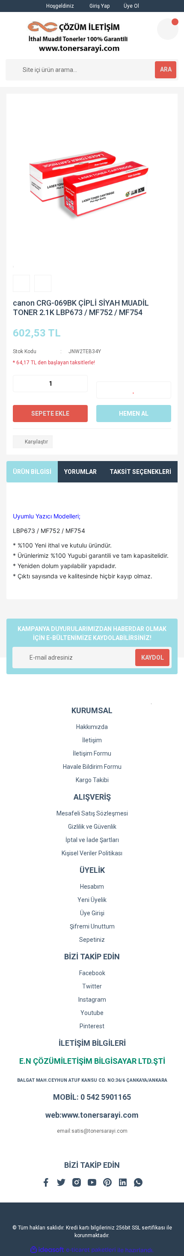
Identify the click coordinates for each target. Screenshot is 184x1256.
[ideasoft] (47, 1250)
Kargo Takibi (92, 780)
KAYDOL (152, 657)
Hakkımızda (92, 726)
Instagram (92, 999)
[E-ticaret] (91, 1250)
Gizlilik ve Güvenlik (92, 826)
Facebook (92, 973)
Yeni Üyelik (92, 899)
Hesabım (92, 886)
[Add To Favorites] (133, 390)
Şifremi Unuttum (92, 926)
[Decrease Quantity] (19, 383)
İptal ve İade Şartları (92, 839)
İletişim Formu (92, 753)
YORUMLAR (80, 471)
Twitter (92, 986)
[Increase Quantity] (80, 383)
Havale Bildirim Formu (92, 766)
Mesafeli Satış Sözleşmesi (92, 813)
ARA (166, 69)
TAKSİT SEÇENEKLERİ (140, 471)
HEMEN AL (133, 413)
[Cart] (167, 29)
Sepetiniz (92, 939)
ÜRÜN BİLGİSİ (32, 471)
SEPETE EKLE (50, 413)
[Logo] (78, 35)
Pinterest (92, 1026)
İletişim (92, 740)
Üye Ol (130, 6)
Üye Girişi (92, 913)
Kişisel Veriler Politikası (92, 853)
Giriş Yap (99, 6)
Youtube (92, 1012)
